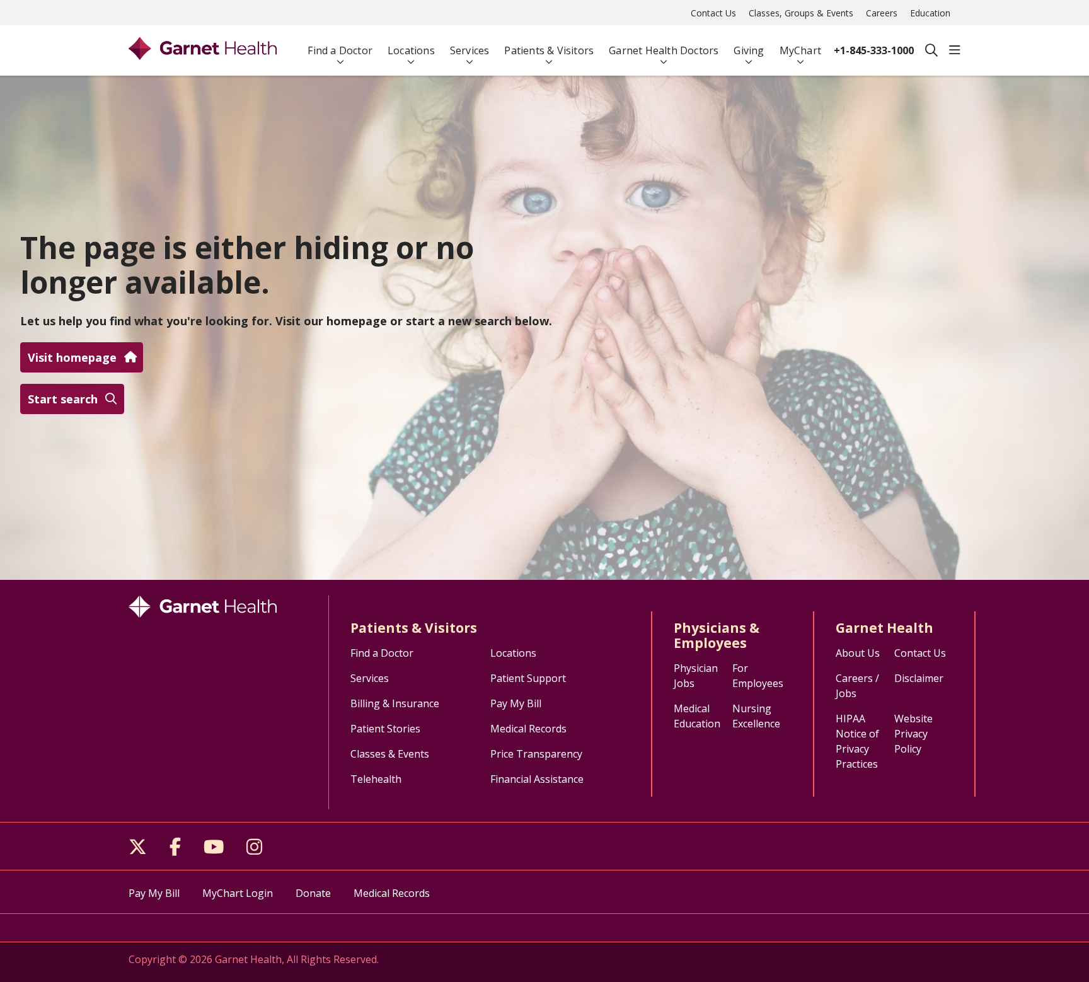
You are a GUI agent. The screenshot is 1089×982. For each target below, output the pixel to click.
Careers (881, 13)
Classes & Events (389, 754)
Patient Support (528, 678)
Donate (313, 893)
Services (470, 50)
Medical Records (528, 729)
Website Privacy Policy (913, 734)
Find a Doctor (340, 50)
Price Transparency (536, 754)
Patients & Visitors (549, 50)
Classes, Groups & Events (801, 13)
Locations (411, 50)
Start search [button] (63, 399)
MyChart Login (237, 893)
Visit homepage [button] (72, 357)
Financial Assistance (537, 779)
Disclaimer (918, 678)
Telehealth (375, 779)
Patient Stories (385, 729)
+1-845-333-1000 (874, 50)
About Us (858, 653)
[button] (954, 50)
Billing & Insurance (394, 703)
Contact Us (713, 13)
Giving (749, 50)
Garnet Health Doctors (663, 50)
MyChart (800, 50)
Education (930, 13)
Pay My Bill (515, 703)
